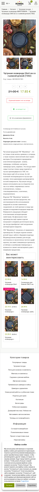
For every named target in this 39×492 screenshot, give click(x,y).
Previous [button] (6, 63)
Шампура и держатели (20, 388)
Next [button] (32, 63)
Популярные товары (19, 362)
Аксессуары (19, 403)
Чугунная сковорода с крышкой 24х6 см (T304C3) (11, 338)
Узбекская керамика (19, 407)
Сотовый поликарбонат (19, 429)
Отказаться (21, 485)
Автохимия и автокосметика (19, 414)
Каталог (13, 9)
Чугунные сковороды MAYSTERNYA (14, 11)
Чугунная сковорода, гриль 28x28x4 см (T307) (27, 311)
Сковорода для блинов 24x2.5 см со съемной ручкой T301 (27, 283)
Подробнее (25, 481)
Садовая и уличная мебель (19, 377)
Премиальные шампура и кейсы (19, 385)
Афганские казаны (19, 381)
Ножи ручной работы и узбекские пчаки (19, 392)
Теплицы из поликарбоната (19, 418)
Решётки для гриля (19, 396)
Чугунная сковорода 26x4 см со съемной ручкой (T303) (10, 283)
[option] (19, 37)
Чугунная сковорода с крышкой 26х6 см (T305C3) (11, 311)
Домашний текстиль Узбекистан (19, 411)
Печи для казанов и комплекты (19, 370)
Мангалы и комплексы (19, 373)
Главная (5, 9)
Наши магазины (19, 440)
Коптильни (19, 399)
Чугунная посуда (25, 9)
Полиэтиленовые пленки (19, 432)
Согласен (9, 485)
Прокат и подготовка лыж (19, 436)
